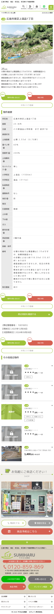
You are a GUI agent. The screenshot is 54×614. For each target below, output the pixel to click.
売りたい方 (5, 602)
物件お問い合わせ (10, 97)
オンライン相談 (40, 586)
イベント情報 (32, 602)
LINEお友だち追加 (13, 579)
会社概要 (4, 596)
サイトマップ (5, 607)
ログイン (36, 9)
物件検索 (23, 9)
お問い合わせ (40, 579)
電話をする (15, 523)
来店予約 (35, 97)
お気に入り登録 (27, 105)
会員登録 (30, 9)
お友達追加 (44, 9)
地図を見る (41, 523)
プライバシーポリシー (35, 607)
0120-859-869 (26, 566)
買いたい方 (32, 596)
